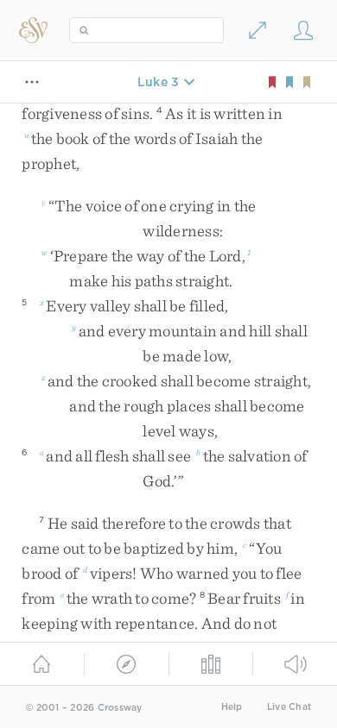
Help (232, 706)
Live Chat (289, 706)
